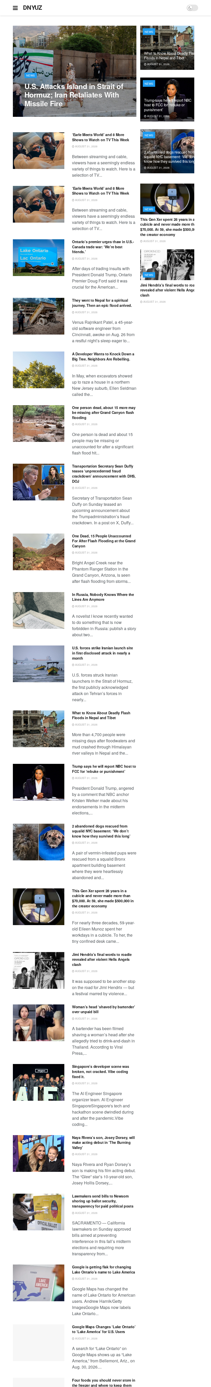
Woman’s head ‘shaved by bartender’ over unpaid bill (103, 1009)
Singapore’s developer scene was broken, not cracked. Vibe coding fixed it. (100, 1071)
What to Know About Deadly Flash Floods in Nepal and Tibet (101, 715)
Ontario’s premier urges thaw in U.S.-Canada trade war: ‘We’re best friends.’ (103, 246)
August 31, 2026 (38, 114)
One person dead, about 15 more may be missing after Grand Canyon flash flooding (103, 412)
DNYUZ (32, 8)
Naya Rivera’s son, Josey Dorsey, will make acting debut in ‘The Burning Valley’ (103, 1142)
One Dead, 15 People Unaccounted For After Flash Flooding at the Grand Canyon (104, 540)
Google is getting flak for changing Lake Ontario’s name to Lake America (103, 1269)
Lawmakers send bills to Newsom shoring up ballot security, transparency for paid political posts (103, 1201)
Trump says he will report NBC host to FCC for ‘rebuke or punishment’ (104, 769)
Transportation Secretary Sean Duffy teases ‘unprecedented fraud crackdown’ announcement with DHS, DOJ (104, 473)
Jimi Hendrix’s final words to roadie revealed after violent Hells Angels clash (102, 959)
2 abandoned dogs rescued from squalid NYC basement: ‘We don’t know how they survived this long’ (101, 831)
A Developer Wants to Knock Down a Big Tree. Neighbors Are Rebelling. (103, 356)
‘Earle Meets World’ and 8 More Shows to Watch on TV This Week (100, 137)
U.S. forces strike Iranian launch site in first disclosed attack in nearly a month (102, 652)
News (30, 75)
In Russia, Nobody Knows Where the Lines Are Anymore (103, 597)
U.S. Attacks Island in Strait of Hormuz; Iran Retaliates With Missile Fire (73, 95)
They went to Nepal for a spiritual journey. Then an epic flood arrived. (102, 303)
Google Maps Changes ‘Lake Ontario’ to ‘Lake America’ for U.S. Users (103, 1329)
